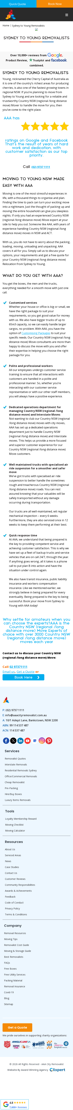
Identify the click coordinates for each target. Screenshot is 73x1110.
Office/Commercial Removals (21, 776)
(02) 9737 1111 (40, 167)
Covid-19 (9, 992)
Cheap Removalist (15, 782)
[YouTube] (27, 740)
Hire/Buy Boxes (13, 794)
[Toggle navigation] (66, 15)
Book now (55, 4)
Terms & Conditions (16, 914)
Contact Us (11, 873)
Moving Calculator (15, 830)
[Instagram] (41, 740)
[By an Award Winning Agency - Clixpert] (57, 1069)
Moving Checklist (14, 824)
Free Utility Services (14, 974)
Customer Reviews (15, 878)
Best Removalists (13, 956)
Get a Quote (25, 672)
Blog (6, 998)
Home (6, 25)
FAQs (7, 962)
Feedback (10, 896)
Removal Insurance (14, 986)
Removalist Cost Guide (16, 945)
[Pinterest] (48, 740)
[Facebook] (6, 740)
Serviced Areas (13, 855)
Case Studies (12, 867)
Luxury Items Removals (18, 800)
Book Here (23, 677)
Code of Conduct (14, 902)
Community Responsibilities (20, 884)
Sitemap (8, 1004)
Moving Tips (10, 939)
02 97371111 (18, 667)
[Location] (34, 740)
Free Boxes (10, 968)
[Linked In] (20, 740)
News (8, 861)
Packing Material (13, 980)
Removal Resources (15, 933)
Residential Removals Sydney (21, 770)
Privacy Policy (12, 908)
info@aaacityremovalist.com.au (26, 715)
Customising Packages (36, 333)
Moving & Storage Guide (17, 950)
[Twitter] (13, 740)
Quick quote (17, 4)
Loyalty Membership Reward (20, 818)
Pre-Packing (11, 788)
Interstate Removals (16, 764)
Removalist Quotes (15, 758)
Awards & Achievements (18, 890)
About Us (10, 849)
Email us (9, 672)
